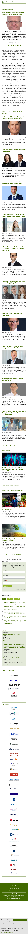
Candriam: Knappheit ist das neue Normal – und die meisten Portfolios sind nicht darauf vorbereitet (14, 608)
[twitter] (15, 46)
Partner (6, 704)
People (10, 9)
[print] (20, 46)
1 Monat (17, 598)
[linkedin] (8, 46)
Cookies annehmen (19, 920)
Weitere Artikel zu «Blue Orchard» (12, 490)
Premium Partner (9, 671)
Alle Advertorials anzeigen (11, 485)
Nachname (6, 575)
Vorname (6, 570)
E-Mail (5, 580)
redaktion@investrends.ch (11, 890)
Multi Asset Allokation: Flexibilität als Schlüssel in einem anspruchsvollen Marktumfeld (13, 469)
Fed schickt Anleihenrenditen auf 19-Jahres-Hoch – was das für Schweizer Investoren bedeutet (15, 621)
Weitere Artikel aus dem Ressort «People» (12, 112)
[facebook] (13, 46)
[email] (17, 46)
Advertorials (6, 450)
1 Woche (10, 598)
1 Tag (4, 598)
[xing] (10, 46)
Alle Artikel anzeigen (9, 445)
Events (4, 630)
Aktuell (4, 9)
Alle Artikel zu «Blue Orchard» (12, 554)
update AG (15, 898)
